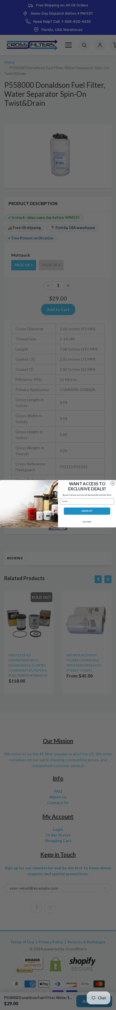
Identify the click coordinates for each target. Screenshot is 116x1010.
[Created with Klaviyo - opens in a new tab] (58, 528)
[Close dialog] (113, 483)
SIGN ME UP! (86, 511)
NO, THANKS (87, 522)
